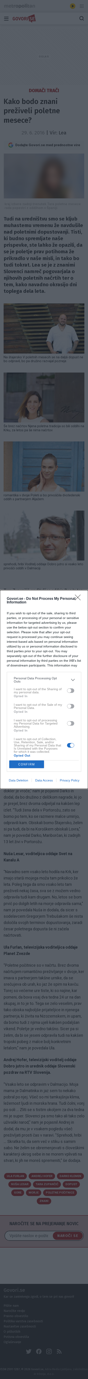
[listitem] (44, 680)
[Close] (79, 599)
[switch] (70, 690)
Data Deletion (18, 780)
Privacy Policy (69, 780)
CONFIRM (26, 764)
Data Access (44, 780)
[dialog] (44, 689)
